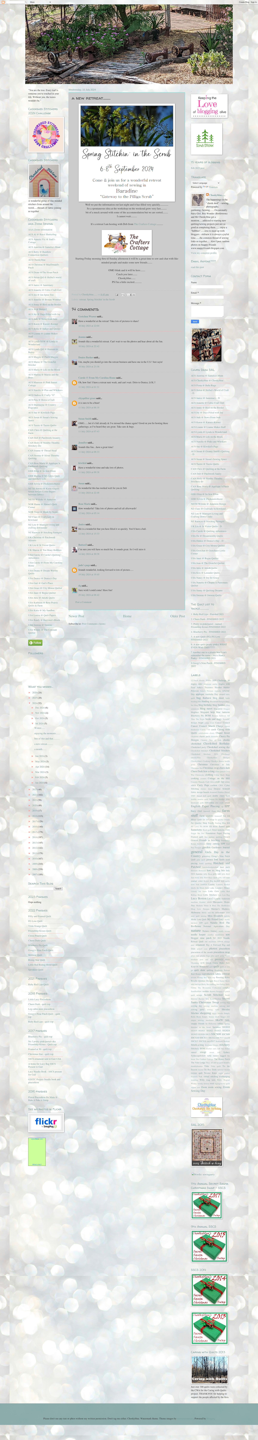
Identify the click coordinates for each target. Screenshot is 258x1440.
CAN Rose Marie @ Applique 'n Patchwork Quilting (44, 465)
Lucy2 (210, 898)
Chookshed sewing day (218, 747)
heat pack (225, 866)
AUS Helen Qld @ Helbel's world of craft (44, 279)
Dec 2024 (40, 707)
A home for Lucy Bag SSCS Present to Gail (42, 1065)
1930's (208, 680)
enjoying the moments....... (47, 733)
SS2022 (209, 1030)
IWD (193, 874)
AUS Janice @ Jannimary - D (205, 398)
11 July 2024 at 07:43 (88, 431)
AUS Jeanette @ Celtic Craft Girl (44, 290)
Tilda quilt (216, 1066)
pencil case (202, 948)
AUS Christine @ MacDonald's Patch (43, 266)
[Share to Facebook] (131, 294)
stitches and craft (213, 1048)
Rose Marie (84, 504)
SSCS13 (219, 1037)
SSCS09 (226, 1034)
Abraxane (207, 684)
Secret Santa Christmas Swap (210, 1000)
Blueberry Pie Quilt (38, 945)
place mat (195, 955)
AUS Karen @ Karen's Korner (43, 324)
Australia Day (211, 694)
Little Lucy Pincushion (39, 999)
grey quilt (201, 859)
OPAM (220, 941)
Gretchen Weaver (87, 316)
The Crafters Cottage (204, 1059)
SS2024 (226, 1030)
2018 (35, 816)
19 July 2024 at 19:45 (88, 574)
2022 (35, 794)
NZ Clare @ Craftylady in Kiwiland (41, 518)
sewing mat (224, 1006)
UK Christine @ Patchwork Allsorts (41, 539)
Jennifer (82, 442)
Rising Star (202, 977)
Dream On (213, 799)
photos (213, 948)
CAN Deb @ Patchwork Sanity (206, 473)
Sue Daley (225, 1048)
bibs (199, 701)
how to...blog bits (216, 870)
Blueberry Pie (197, 715)
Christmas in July (220, 764)
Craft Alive (210, 782)
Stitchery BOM (198, 1048)
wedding (194, 1080)
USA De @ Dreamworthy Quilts (207, 535)
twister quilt (196, 1072)
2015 (35, 832)
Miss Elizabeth (215, 915)
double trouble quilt (199, 799)
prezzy (219, 959)
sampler (226, 987)
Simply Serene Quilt (210, 1016)
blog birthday (205, 705)
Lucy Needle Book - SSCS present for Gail (45, 1073)
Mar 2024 (40, 772)
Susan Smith (85, 418)
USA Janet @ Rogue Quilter (42, 592)
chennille (214, 736)
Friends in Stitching (209, 840)
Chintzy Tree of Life (211, 740)
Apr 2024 (40, 766)
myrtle (227, 919)
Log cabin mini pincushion (41, 1009)
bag (198, 698)
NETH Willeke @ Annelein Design (208, 504)
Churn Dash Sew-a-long (203, 771)
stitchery (224, 1045)
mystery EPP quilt (199, 922)
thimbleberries (197, 1066)
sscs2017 (211, 1041)
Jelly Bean (208, 874)
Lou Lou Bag (224, 895)
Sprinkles (216, 1027)
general (196, 851)
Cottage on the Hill (219, 778)
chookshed (196, 743)
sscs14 (227, 1037)
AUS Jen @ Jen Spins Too (41, 294)
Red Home (196, 973)
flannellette (196, 829)
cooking (195, 778)
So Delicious (210, 1023)
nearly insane (224, 931)
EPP (227, 806)
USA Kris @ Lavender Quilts (205, 572)
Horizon (194, 870)
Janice (81, 524)
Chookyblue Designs (218, 757)
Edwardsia (209, 802)
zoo (198, 1087)
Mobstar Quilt (35, 955)
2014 (35, 837)
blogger (227, 708)
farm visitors (206, 815)
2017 (35, 821)
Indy (228, 870)
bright (200, 722)
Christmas (203, 764)
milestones (220, 912)
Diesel (227, 792)
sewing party (197, 1009)
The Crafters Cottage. (145, 224)
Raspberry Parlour (222, 970)
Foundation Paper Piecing (218, 833)
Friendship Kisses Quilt (39, 930)
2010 (35, 858)
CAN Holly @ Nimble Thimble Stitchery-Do (44, 444)
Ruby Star (206, 984)
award (222, 694)
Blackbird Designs (217, 701)
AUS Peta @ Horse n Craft (41, 399)
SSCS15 (194, 1041)
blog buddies (219, 705)
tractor (200, 1069)
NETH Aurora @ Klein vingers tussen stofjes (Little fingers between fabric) (43, 491)
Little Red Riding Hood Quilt (42, 964)
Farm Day (216, 811)
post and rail (206, 959)
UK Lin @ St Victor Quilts (41, 545)
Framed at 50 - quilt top (40, 1049)
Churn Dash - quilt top (39, 1004)
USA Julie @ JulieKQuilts (204, 568)
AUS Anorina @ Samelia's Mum (44, 247)
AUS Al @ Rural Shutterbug (42, 234)
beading (194, 701)
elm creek (219, 802)
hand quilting (205, 863)
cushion (213, 785)
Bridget (194, 722)
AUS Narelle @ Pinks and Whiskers (208, 441)
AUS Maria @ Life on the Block (44, 369)
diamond (213, 792)
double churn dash (221, 795)
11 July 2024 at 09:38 (88, 472)
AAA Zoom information (40, 229)
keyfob (217, 880)
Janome (199, 873)
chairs (212, 733)
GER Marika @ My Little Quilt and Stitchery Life (44, 477)
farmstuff (218, 816)
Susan (81, 483)
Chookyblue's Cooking (200, 761)
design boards (203, 792)
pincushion (224, 948)
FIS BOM (213, 826)
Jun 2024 (39, 756)
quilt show (199, 970)
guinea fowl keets (215, 859)
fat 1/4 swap (208, 819)
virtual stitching (211, 1076)
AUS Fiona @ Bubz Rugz (203, 385)
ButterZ (82, 545)
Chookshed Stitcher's (199, 750)
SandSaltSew (196, 991)
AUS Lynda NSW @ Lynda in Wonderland (43, 343)
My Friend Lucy (215, 919)
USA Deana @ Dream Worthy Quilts (43, 572)
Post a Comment (83, 602)
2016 (35, 826)
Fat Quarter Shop (199, 822)
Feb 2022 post (198, 168)
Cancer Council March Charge (207, 726)
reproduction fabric (211, 973)
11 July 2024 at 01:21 (88, 387)
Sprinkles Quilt (35, 969)
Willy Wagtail (223, 1080)
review (193, 977)
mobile (227, 916)
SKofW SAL (222, 1020)
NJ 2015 (217, 937)
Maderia (199, 905)
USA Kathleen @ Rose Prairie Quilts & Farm (43, 604)
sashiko (205, 991)
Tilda (206, 1066)
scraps (199, 994)
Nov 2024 (40, 712)
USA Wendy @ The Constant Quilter (42, 631)
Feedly (211, 822)
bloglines (195, 712)
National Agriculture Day (216, 926)
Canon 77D (205, 729)
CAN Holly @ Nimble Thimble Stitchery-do (206, 480)
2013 (35, 842)
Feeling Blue (220, 823)
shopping (205, 1013)
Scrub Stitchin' (213, 995)
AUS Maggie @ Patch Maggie (43, 357)
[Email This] (122, 294)
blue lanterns (223, 712)
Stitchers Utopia (211, 1045)
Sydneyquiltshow (198, 1055)
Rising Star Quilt (36, 960)
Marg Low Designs (200, 909)
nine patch (205, 938)
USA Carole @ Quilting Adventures (208, 531)
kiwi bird (195, 884)
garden (206, 847)
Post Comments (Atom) (93, 623)
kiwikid (82, 463)
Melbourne (196, 912)
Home (127, 616)
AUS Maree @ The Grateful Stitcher (42, 363)
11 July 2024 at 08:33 (88, 451)
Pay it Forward (213, 944)
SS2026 (201, 1034)
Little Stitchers (210, 894)
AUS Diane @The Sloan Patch (43, 272)
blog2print (218, 708)
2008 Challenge (219, 680)
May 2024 (40, 761)
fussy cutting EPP (215, 843)
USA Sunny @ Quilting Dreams (206, 590)
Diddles (221, 792)
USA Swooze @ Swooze (40, 625)
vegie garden (224, 1073)
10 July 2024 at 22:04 (88, 325)
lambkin (204, 884)
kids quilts (225, 881)
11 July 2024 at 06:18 (88, 407)
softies (220, 1023)
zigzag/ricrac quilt (222, 1083)
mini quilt (195, 916)
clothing (209, 774)
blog (196, 705)
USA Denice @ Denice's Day (42, 578)
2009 (35, 863)
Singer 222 (225, 1016)
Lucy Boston (198, 898)
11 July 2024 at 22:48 (88, 492)
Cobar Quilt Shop (222, 775)
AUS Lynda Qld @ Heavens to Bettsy (43, 351)
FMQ (227, 830)
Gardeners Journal (221, 847)
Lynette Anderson (222, 898)
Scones (212, 991)
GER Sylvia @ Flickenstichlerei (44, 483)
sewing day (196, 1005)
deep (210, 788)
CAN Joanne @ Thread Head (42, 450)
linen (204, 891)
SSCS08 (216, 1034)
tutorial (221, 1069)
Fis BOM (204, 826)
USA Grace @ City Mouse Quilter (45, 588)
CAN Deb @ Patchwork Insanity (44, 437)
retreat (82, 299)
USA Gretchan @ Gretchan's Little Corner (208, 552)
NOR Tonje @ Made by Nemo (43, 512)
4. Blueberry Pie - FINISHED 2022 (208, 631)
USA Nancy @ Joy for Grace (205, 577)
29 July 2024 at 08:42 (88, 595)
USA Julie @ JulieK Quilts (41, 597)
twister (227, 1069)
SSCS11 (204, 1037)
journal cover (197, 880)
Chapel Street (223, 732)
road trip (211, 977)
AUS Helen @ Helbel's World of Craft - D (210, 391)
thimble (227, 1062)
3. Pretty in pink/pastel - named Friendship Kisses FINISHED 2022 (208, 625)
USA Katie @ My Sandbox (41, 610)
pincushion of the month (202, 952)
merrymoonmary (185, 1418)
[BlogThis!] (125, 294)
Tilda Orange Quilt (37, 926)
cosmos (203, 778)
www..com (37, 1139)
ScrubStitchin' (215, 998)
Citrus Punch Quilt (37, 935)
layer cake (210, 887)
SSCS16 (202, 1041)
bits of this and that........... (47, 738)
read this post (197, 267)
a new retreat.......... (43, 744)
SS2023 (217, 1030)
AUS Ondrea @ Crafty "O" (41, 395)
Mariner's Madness (220, 908)
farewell (207, 811)
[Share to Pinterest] (133, 294)
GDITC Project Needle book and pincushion (44, 1081)
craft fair (219, 781)
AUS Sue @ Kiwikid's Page (204, 446)
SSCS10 (195, 1037)
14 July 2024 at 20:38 (88, 554)
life (199, 891)
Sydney (226, 1052)
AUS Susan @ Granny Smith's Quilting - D (210, 453)
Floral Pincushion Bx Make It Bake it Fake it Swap (42, 1099)
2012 (35, 847)
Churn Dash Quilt (37, 940)
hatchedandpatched (210, 867)
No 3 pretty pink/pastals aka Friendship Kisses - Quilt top (42, 1043)
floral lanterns (218, 829)
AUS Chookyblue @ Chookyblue (207, 380)
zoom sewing (215, 1087)
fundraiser (201, 843)
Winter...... (39, 728)
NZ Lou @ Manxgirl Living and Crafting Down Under (207, 515)
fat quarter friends (222, 819)
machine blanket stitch (201, 902)
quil (211, 966)
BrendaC (226, 719)
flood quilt (207, 830)
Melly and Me (208, 912)
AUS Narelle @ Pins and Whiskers (45, 390)
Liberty (194, 891)
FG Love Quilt (35, 921)
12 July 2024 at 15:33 (88, 533)
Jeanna (82, 337)
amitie (214, 684)
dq (79, 585)
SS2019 (194, 1030)
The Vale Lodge (198, 1062)
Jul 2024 (39, 723)
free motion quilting (213, 837)
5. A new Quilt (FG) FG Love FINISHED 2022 (205, 638)
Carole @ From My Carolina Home (97, 378)
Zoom (204, 1087)
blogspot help (208, 712)
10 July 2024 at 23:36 (88, 366)
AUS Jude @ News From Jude (206, 417)
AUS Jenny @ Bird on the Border (44, 304)
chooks (226, 740)
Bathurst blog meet (213, 698)
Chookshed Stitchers (219, 750)
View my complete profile (204, 253)
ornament (200, 944)
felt (228, 822)
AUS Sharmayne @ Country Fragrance (42, 406)
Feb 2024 (40, 777)
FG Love (195, 826)
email (227, 802)
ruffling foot (215, 984)
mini (228, 912)
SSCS (208, 1034)
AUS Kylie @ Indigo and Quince (44, 328)
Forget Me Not (197, 833)
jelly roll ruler (224, 877)
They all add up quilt (214, 1062)
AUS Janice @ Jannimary (40, 285)
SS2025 (194, 1034)
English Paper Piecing (205, 806)
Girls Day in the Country (210, 854)
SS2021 (201, 1030)
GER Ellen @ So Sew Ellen (42, 471)
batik (228, 698)
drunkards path (197, 802)
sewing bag (225, 1002)
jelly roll (217, 873)
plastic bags (205, 955)
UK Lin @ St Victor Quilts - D (206, 526)
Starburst (219, 1041)
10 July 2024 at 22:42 (88, 346)
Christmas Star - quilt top (40, 1054)
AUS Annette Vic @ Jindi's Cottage (41, 241)
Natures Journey (210, 930)
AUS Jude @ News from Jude (42, 319)
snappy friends (197, 1023)
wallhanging (224, 1076)
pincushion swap (222, 952)
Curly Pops (203, 785)
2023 (35, 789)
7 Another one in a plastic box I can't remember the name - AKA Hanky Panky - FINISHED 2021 (209, 655)
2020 (35, 805)
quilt (216, 966)
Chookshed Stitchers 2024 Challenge (210, 754)
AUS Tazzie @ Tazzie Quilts (42, 425)
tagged (223, 1055)
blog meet (206, 708)
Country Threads (198, 782)
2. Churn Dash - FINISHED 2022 (207, 619)
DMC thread (196, 795)
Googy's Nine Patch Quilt (40, 950)
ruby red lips (196, 984)
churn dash (224, 767)
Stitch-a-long (197, 1044)
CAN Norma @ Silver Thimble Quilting (43, 457)
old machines (210, 941)
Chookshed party (198, 747)
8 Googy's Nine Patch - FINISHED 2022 (208, 664)
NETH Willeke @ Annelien (42, 499)
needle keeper (198, 934)
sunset (193, 1052)
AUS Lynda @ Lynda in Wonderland (209, 432)
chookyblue (196, 757)
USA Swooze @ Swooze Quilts (206, 595)
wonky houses (203, 1083)
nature (196, 930)
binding (205, 701)
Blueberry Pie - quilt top (40, 1036)
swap (203, 1052)
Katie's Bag (208, 881)
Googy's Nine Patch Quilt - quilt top (44, 1015)
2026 (35, 692)
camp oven (209, 722)
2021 (35, 800)
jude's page (84, 565)
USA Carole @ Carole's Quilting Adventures (44, 556)
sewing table (213, 1009)
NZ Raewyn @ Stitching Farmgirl (45, 532)
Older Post (177, 616)
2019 (35, 810)
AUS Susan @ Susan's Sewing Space (43, 419)
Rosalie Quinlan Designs (202, 980)
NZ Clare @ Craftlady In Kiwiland (208, 508)
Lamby (211, 884)
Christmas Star (197, 768)
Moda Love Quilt (198, 919)
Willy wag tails (207, 1079)
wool (212, 1083)
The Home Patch (222, 1059)
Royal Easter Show (222, 980)
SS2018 (226, 1027)
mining (203, 916)
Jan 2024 (39, 782)
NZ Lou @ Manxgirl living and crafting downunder (43, 526)
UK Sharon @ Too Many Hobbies (44, 550)
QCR (202, 963)
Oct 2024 (40, 718)
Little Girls (213, 891)
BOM (208, 715)
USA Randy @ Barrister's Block (44, 620)
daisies (203, 788)
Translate (213, 187)
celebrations (203, 733)
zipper (193, 1087)
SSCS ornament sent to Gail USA (44, 1058)
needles (211, 934)
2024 (35, 703)
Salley (222, 984)
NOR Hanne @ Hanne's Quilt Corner (42, 506)
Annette (217, 691)
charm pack (204, 736)
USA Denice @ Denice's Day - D (207, 540)
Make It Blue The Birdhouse (217, 905)
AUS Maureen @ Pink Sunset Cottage (42, 384)
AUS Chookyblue (36, 259)
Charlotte (195, 736)
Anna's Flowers (206, 691)
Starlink (226, 1041)
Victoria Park (196, 1076)
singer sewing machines (202, 1020)
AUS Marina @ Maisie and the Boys (43, 376)
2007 (35, 874)
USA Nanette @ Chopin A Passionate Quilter (209, 584)
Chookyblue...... (217, 195)
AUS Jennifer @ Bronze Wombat (44, 299)
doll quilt (207, 795)
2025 (35, 697)
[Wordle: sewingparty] (203, 1174)
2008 (35, 869)
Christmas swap (211, 767)
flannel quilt (224, 826)
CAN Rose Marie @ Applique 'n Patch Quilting (210, 488)
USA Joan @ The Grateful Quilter (208, 563)
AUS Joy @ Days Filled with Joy (44, 314)
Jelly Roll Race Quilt (209, 877)
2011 (35, 853)
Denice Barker (85, 357)
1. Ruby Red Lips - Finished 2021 (207, 614)
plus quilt (215, 955)
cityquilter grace (87, 398)
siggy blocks (217, 1013)
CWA (221, 785)
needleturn (219, 934)
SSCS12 (212, 1037)
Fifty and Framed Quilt (39, 916)
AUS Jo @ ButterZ (37, 309)
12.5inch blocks (198, 680)
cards (213, 729)
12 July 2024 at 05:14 (88, 513)
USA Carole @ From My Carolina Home (45, 564)
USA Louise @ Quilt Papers (42, 615)
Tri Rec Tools (210, 1069)
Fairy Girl (196, 811)
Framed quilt (197, 836)
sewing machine (211, 1006)
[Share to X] (128, 294)
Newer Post (76, 616)
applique (200, 694)
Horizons (202, 870)
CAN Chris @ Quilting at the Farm (42, 431)
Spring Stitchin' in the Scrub (101, 299)
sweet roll (214, 1052)
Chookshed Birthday (217, 743)
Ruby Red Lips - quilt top (40, 1021)
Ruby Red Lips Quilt (38, 984)
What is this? (37, 1164)
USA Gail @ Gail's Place (40, 583)
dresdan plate (224, 799)
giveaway (206, 856)
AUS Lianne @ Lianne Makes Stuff (42, 335)
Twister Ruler (210, 1072)
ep (222, 806)
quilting (210, 970)
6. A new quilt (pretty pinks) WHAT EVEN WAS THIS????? (209, 646)
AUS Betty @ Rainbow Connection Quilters (39, 253)
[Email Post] (116, 294)
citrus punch (220, 771)
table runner (213, 1055)
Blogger (210, 1418)
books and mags (213, 719)
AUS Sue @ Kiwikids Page (41, 412)
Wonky (194, 1083)
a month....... (40, 749)
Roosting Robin (223, 977)
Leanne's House (222, 887)
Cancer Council (222, 722)
